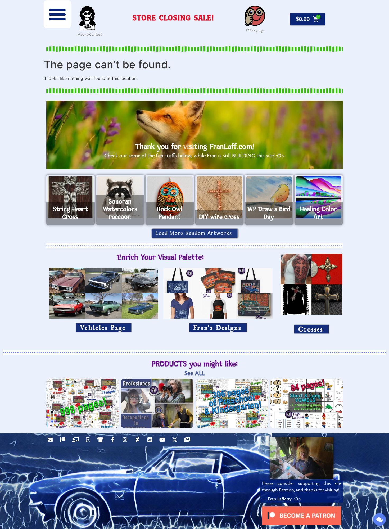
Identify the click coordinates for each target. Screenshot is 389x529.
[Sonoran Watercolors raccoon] (120, 197)
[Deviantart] (138, 441)
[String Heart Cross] (70, 197)
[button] (57, 14)
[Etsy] (89, 441)
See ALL (194, 373)
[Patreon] (64, 441)
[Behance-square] (151, 441)
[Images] (188, 441)
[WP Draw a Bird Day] (269, 197)
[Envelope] (51, 441)
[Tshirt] (101, 441)
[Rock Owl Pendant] (170, 197)
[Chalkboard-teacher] (76, 441)
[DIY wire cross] (219, 197)
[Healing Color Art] (319, 197)
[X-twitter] (176, 441)
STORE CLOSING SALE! (173, 17)
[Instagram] (126, 441)
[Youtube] (163, 441)
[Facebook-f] (113, 441)
